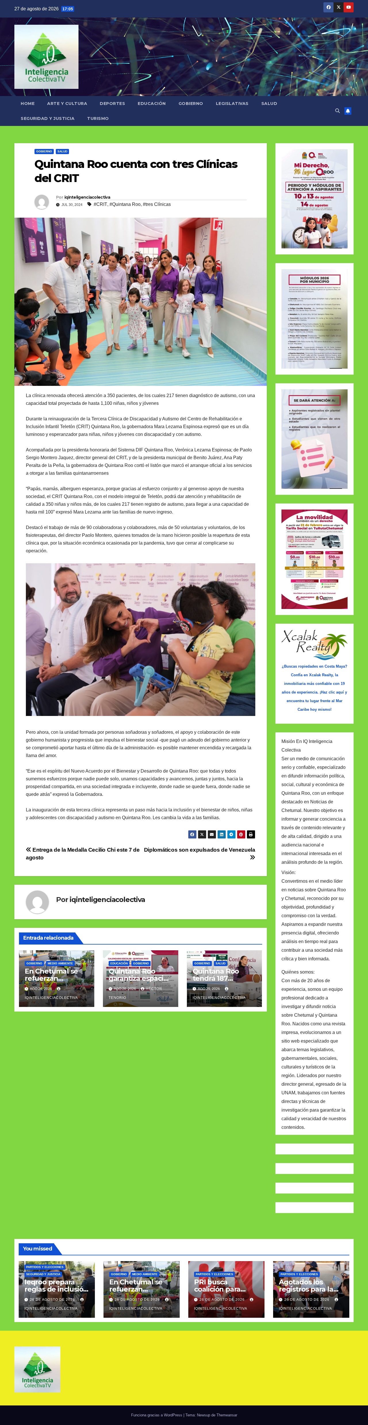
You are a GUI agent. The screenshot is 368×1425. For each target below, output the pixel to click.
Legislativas (232, 103)
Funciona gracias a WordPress (157, 1415)
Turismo (98, 118)
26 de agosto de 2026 (53, 1300)
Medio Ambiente (60, 963)
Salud (269, 103)
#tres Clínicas (157, 204)
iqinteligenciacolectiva (87, 197)
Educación (152, 103)
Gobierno (191, 103)
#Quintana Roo (125, 204)
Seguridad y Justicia (47, 118)
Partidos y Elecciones (45, 1267)
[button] (337, 110)
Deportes (112, 103)
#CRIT (100, 204)
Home (27, 103)
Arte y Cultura (67, 103)
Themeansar (226, 1415)
